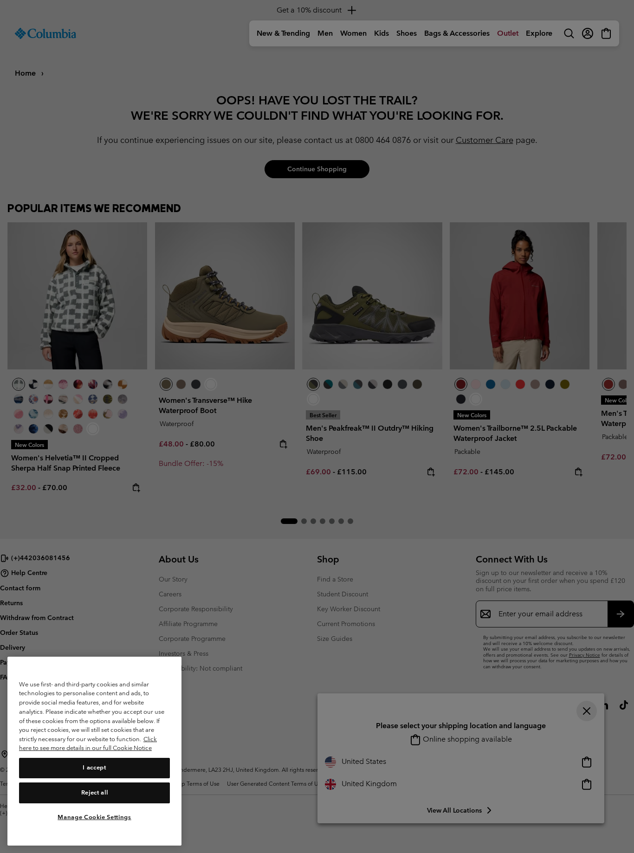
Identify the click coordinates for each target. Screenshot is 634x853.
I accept (94, 767)
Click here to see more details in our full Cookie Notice (88, 743)
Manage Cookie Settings (94, 817)
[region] (94, 751)
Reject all (94, 792)
